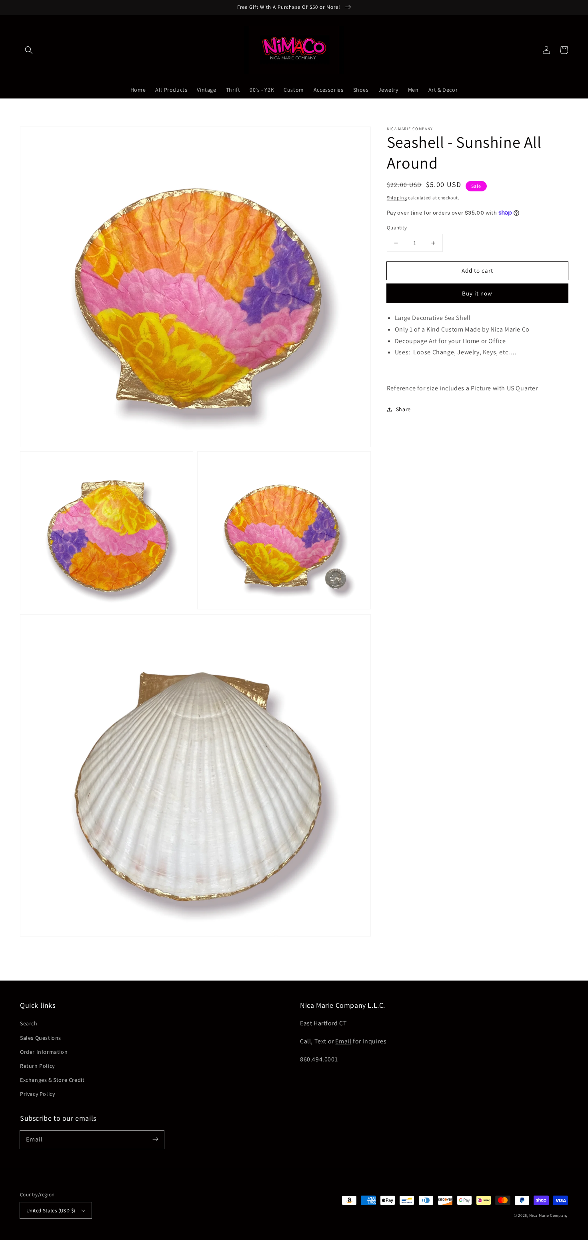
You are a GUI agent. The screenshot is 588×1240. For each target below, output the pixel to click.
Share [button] (403, 409)
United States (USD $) (50, 1210)
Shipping (397, 198)
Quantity (397, 227)
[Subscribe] (155, 1139)
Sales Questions (40, 1037)
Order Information (44, 1051)
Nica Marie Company (548, 1215)
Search (29, 1023)
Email (343, 1041)
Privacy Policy (37, 1093)
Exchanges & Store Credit (52, 1079)
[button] (29, 50)
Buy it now (477, 293)
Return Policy (37, 1065)
